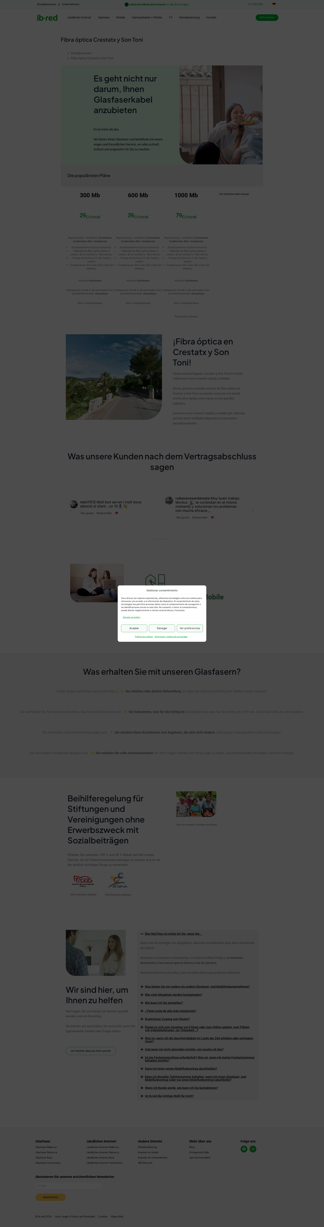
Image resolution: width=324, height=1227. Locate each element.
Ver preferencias (190, 628)
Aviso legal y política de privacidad (171, 636)
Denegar (162, 628)
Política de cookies (144, 636)
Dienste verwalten (131, 617)
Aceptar (134, 628)
